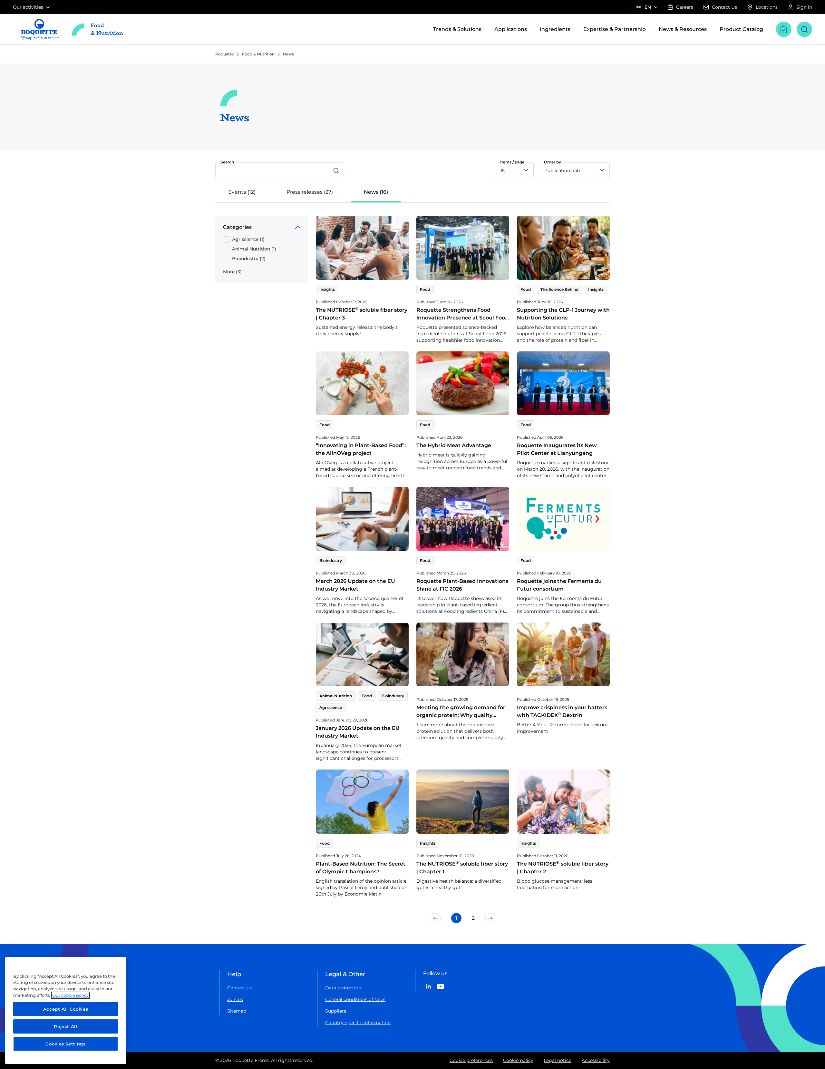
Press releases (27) (309, 192)
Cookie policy (518, 1060)
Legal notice (557, 1060)
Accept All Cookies (65, 1009)
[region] (65, 1010)
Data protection (343, 988)
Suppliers (335, 1011)
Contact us (239, 988)
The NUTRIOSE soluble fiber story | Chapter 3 (361, 314)
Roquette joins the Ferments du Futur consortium (559, 585)
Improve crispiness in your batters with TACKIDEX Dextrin (562, 711)
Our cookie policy (70, 995)
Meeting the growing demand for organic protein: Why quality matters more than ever (460, 715)
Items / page (512, 162)
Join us (235, 999)
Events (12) (242, 192)
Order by (552, 162)
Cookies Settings (65, 1043)
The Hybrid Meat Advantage (453, 445)
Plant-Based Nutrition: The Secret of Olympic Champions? (360, 868)
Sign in (804, 7)
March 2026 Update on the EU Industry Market (355, 585)
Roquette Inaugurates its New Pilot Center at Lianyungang (557, 449)
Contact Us (724, 7)
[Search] (337, 170)
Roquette (224, 54)
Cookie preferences (471, 1060)
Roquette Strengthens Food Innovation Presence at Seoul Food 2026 (462, 318)
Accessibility (596, 1060)
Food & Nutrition (258, 54)
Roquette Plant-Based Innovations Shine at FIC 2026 (462, 585)
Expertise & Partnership (614, 29)
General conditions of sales (355, 999)
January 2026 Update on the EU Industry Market (358, 732)
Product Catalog (741, 29)
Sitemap (236, 1011)
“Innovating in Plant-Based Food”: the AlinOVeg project (361, 449)
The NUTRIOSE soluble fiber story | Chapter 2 (562, 868)
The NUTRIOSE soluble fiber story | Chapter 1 (462, 868)
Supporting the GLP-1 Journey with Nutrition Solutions (563, 314)
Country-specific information (358, 1022)
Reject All (65, 1026)
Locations (767, 7)
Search (227, 162)
